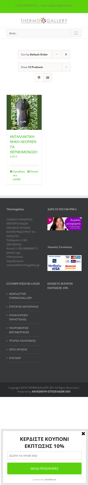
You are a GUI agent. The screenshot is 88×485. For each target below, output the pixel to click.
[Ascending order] (66, 54)
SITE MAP (15, 358)
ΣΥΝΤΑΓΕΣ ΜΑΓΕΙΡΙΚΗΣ (23, 306)
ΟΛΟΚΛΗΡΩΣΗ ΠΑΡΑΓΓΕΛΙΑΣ (18, 317)
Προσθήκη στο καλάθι (18, 175)
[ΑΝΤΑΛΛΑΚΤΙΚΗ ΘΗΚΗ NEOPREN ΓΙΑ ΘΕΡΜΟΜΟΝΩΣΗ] (24, 112)
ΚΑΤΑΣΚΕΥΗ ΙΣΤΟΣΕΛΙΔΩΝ (48, 391)
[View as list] (47, 77)
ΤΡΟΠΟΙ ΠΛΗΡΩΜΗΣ (22, 341)
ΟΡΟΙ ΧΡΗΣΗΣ (18, 349)
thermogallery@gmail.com (57, 5)
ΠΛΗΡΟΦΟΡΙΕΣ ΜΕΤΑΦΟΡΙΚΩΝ (19, 330)
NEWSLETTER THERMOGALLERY (20, 296)
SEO (67, 391)
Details (34, 171)
